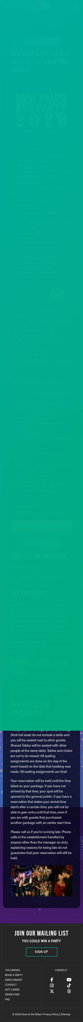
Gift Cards (12, 989)
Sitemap (66, 1014)
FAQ (7, 999)
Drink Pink (12, 994)
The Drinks (12, 970)
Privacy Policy (51, 1014)
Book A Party (13, 975)
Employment (13, 980)
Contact (11, 984)
